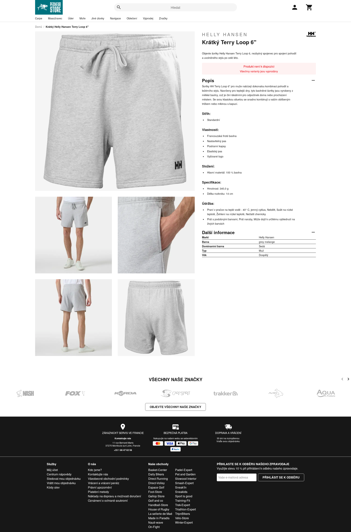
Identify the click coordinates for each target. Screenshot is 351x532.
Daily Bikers (156, 474)
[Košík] (309, 7)
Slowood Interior (185, 478)
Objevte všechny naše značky (175, 407)
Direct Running (158, 478)
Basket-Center (157, 470)
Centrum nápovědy (59, 474)
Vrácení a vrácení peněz (103, 483)
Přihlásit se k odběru (281, 477)
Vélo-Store (182, 518)
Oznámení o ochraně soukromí (108, 500)
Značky (163, 18)
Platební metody (98, 492)
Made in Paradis (158, 518)
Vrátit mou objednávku (61, 483)
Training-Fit (182, 500)
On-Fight (154, 527)
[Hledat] (118, 7)
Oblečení (132, 18)
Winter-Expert (184, 522)
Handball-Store (158, 505)
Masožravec (55, 18)
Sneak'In (180, 487)
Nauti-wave (155, 522)
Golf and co (155, 500)
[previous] (342, 379)
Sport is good (183, 496)
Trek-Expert (182, 505)
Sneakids (181, 492)
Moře (83, 18)
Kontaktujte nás (123, 438)
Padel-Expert (183, 470)
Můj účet (52, 470)
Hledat (175, 7)
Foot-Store (155, 492)
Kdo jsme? (95, 470)
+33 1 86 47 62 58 (123, 450)
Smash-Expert (184, 483)
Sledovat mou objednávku (64, 478)
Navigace (115, 18)
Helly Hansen (225, 34)
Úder (71, 18)
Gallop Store (156, 496)
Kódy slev (53, 487)
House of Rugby (158, 509)
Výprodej (148, 18)
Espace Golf (156, 487)
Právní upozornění (100, 487)
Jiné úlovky (97, 18)
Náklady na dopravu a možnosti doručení (114, 496)
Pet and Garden (185, 474)
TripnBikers (182, 514)
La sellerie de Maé (160, 514)
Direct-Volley (156, 483)
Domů (38, 26)
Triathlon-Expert (185, 509)
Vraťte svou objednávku (228, 441)
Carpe (38, 18)
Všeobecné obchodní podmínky (108, 478)
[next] (348, 379)
